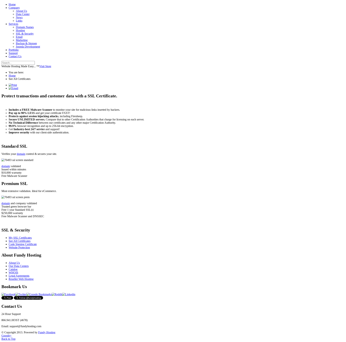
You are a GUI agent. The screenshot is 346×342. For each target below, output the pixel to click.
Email (19, 36)
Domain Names (25, 27)
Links (19, 20)
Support (13, 53)
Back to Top (8, 338)
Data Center (23, 14)
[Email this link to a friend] (13, 88)
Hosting (20, 30)
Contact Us (15, 56)
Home (12, 4)
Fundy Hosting (46, 332)
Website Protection (19, 247)
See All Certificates (19, 240)
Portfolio (14, 49)
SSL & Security (25, 33)
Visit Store (45, 66)
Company (14, 7)
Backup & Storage (26, 43)
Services (13, 23)
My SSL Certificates (20, 237)
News (19, 17)
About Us (21, 10)
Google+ (6, 335)
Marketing (22, 40)
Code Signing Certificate (23, 244)
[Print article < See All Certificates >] (13, 85)
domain (21, 153)
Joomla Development (28, 46)
